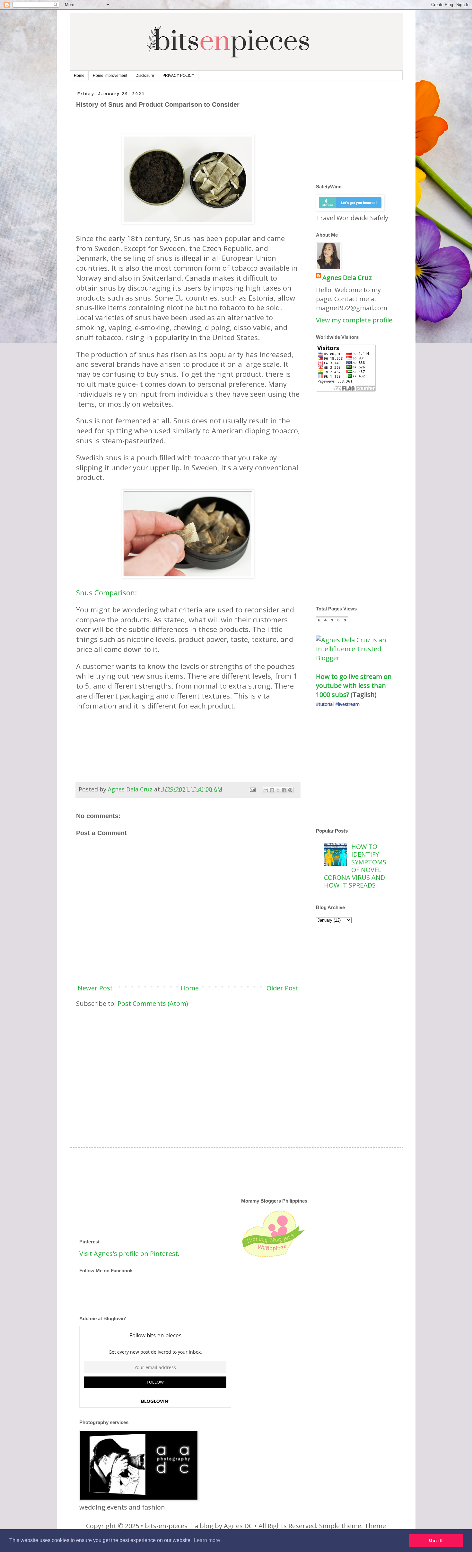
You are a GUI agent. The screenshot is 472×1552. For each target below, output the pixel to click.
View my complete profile (354, 320)
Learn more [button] (207, 1540)
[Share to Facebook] (284, 790)
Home (79, 75)
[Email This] (266, 790)
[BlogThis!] (272, 790)
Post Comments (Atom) (153, 1003)
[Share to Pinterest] (290, 790)
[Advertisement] (193, 758)
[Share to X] (278, 790)
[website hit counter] (332, 621)
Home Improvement (110, 75)
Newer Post (95, 988)
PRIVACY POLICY (178, 75)
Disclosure (144, 75)
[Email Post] (252, 789)
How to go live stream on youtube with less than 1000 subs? (354, 685)
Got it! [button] (436, 1540)
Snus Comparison (105, 592)
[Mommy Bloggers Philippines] (273, 1257)
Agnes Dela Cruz (347, 277)
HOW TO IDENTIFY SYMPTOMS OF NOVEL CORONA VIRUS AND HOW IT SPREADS (355, 865)
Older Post (282, 988)
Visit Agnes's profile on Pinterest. (129, 1253)
